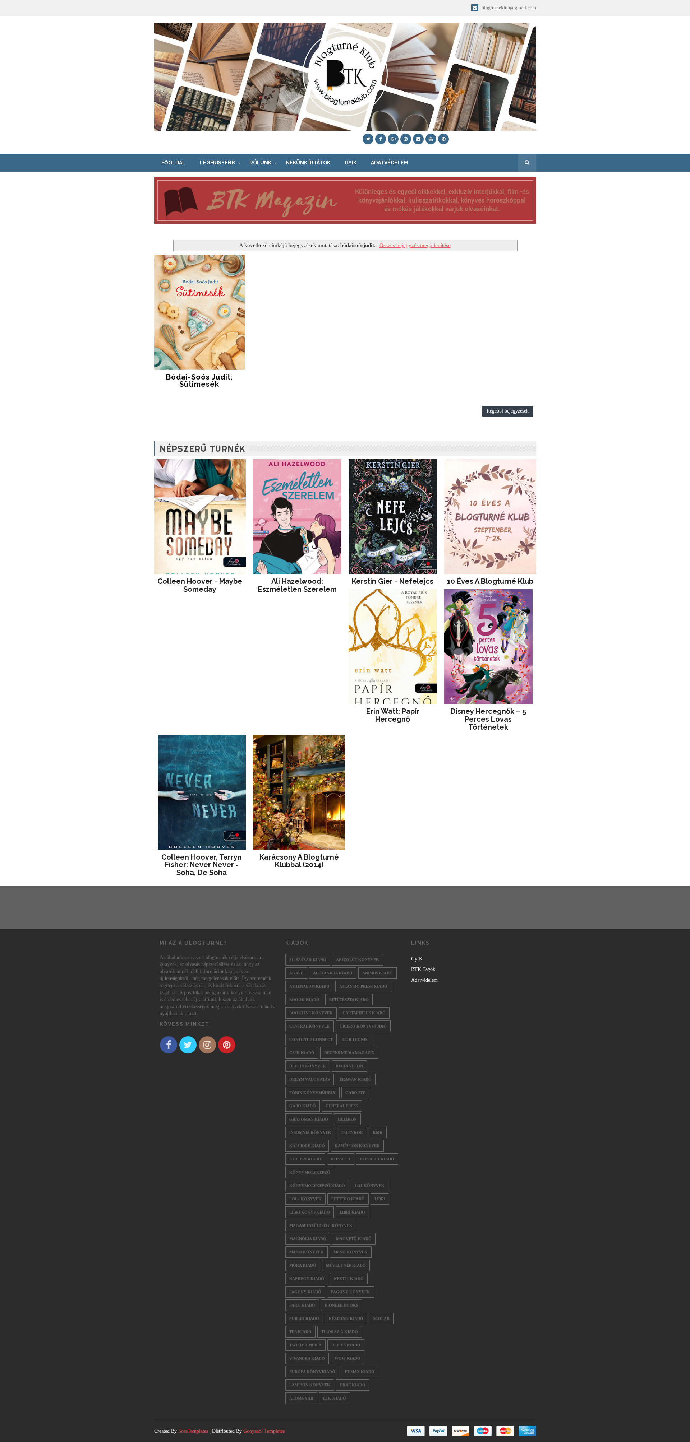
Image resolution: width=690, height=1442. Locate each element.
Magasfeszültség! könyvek (321, 1225)
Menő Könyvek (351, 1252)
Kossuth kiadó (377, 1159)
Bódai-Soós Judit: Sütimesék (199, 381)
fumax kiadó (359, 1371)
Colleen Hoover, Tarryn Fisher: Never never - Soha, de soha (201, 865)
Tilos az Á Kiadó (339, 1332)
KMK (378, 1132)
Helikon (347, 1119)
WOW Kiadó (347, 1358)
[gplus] (393, 139)
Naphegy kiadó (306, 1278)
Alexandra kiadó (333, 973)
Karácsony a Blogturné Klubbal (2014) (299, 861)
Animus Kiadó (377, 973)
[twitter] (368, 139)
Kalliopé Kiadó (307, 1146)
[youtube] (431, 139)
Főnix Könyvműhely (312, 1092)
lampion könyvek (309, 1385)
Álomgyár (301, 1398)
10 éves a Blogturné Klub (490, 581)
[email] (418, 139)
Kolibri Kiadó (305, 1159)
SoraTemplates (193, 1431)
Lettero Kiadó (348, 1199)
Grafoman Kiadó (308, 1119)
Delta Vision (349, 1066)
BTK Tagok (423, 969)
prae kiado (352, 1385)
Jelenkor (352, 1132)
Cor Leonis (354, 1039)
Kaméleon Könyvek (357, 1146)
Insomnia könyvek (310, 1132)
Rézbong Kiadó (346, 1318)
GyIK (350, 163)
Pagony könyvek (350, 1292)
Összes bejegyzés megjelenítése (415, 245)
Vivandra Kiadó (307, 1358)
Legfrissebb (217, 163)
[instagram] (405, 139)
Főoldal (173, 163)
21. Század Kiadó (307, 960)
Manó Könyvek (306, 1252)
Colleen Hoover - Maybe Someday (199, 585)
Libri (379, 1199)
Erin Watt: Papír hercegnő (392, 715)
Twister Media (305, 1345)
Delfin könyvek (307, 1066)
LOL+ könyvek (305, 1199)
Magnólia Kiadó (307, 1239)
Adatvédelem (389, 163)
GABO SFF (355, 1092)
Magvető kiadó (354, 1239)
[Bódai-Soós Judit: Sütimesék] (199, 312)
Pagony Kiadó (305, 1292)
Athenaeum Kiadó (309, 986)
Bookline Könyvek (311, 1013)
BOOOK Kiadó (304, 999)
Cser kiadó (301, 1053)
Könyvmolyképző (309, 1172)
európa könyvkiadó (312, 1371)
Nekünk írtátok (308, 163)
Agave (296, 973)
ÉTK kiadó (334, 1398)
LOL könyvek (370, 1185)
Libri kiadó (352, 1212)
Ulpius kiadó (345, 1345)
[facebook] (380, 139)
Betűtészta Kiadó (349, 999)
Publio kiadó (304, 1318)
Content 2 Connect (311, 1039)
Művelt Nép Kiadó (346, 1265)
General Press (342, 1106)
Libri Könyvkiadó (309, 1212)
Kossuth (340, 1159)
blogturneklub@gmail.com (508, 7)
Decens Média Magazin (349, 1053)
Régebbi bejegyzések (508, 411)
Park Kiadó (302, 1305)
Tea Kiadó (300, 1332)
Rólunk (260, 163)
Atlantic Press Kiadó (363, 986)
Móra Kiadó (302, 1265)
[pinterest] (443, 139)
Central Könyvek (309, 1026)
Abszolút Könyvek (357, 960)
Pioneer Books (341, 1305)
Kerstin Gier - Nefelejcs (392, 581)
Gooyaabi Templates (264, 1431)
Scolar (381, 1318)
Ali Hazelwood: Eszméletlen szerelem (297, 585)
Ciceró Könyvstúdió (363, 1026)
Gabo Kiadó (302, 1106)
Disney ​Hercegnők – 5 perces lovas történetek (488, 719)
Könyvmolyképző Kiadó (317, 1185)
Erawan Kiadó (356, 1079)
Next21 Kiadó (349, 1278)
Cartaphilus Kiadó (364, 1013)
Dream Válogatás (309, 1079)
